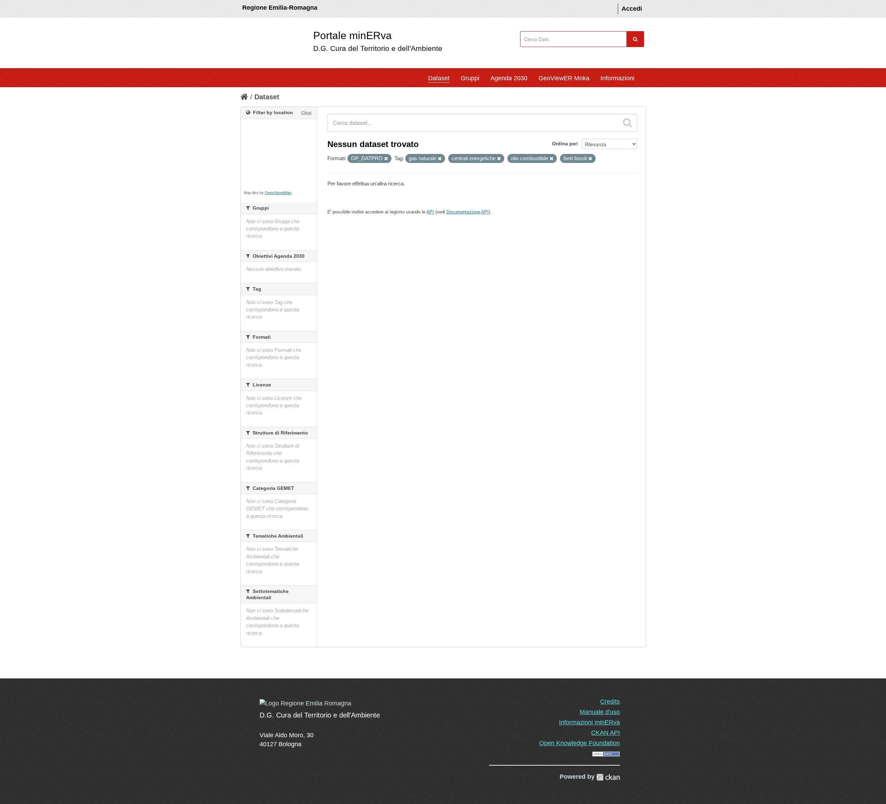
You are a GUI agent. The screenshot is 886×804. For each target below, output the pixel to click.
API (430, 211)
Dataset (439, 78)
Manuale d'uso (600, 712)
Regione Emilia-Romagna (279, 7)
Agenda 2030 (508, 78)
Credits (610, 701)
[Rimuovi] (386, 159)
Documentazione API (467, 211)
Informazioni (617, 78)
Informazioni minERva (589, 722)
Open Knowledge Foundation (579, 743)
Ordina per (564, 143)
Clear (306, 112)
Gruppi (470, 78)
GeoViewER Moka (564, 78)
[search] (627, 123)
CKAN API (605, 732)
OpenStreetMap (278, 193)
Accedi (632, 8)
